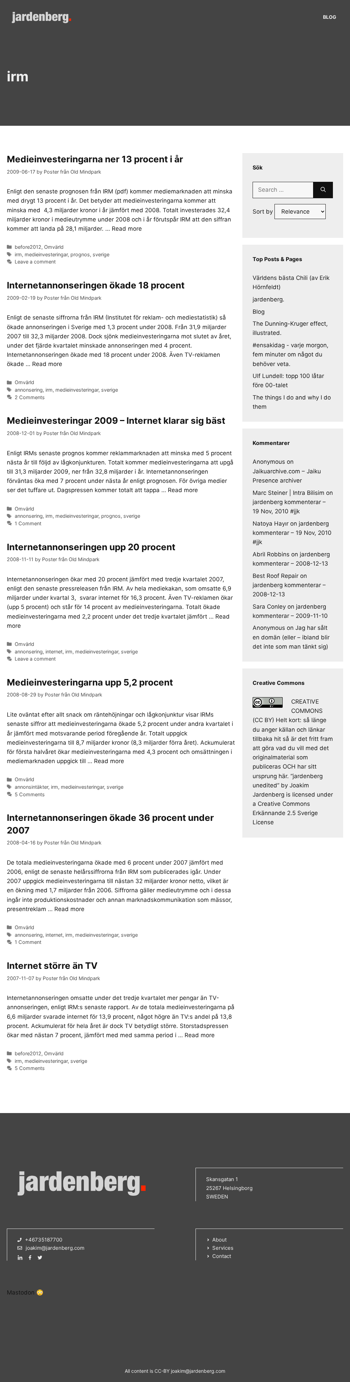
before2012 (28, 247)
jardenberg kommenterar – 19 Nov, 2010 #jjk (292, 532)
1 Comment (28, 523)
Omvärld (54, 247)
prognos (80, 254)
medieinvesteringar (46, 254)
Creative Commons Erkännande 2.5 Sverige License (285, 813)
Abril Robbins (271, 554)
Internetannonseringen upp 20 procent (91, 547)
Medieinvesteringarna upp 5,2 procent (90, 682)
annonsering (29, 390)
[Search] (323, 190)
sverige (101, 254)
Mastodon (21, 1292)
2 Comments (30, 397)
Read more (127, 228)
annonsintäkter (31, 787)
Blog (329, 17)
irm (18, 254)
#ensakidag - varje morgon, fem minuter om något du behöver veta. (290, 354)
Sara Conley (269, 606)
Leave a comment (35, 262)
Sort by (263, 211)
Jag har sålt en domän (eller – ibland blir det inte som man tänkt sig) (291, 637)
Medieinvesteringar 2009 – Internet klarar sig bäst (116, 420)
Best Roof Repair (275, 575)
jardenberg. (268, 299)
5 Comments (30, 794)
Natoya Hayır (270, 523)
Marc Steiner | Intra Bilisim (288, 492)
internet (54, 651)
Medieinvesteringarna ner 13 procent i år (95, 159)
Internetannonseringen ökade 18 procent (96, 285)
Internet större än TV (52, 965)
